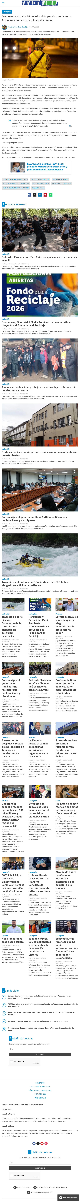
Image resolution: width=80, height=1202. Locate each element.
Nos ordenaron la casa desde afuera (13, 940)
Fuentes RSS (40, 1094)
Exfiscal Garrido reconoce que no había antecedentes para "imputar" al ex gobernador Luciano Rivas (67, 948)
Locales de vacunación (40, 179)
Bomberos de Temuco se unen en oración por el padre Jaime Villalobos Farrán (39, 810)
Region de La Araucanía (61, 184)
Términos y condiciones (40, 1090)
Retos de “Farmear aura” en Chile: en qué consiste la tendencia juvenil (40, 258)
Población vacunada (40, 184)
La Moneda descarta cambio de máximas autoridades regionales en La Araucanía (38, 748)
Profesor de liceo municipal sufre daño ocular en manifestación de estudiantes (39, 453)
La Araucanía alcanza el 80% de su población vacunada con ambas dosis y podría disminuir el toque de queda (47, 166)
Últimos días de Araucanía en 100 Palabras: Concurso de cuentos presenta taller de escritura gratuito (39, 885)
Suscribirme (40, 1054)
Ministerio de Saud (60, 179)
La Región (7, 11)
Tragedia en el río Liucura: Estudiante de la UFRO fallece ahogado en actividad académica (35, 583)
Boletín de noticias (21, 1038)
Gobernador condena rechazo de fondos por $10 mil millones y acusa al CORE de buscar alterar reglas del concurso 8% (12, 815)
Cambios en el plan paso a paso (15, 179)
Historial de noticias (40, 1087)
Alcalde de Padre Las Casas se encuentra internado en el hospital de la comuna (66, 880)
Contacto (40, 1083)
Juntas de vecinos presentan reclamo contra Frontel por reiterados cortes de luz (66, 748)
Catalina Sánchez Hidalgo (18, 27)
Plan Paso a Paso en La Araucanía (16, 184)
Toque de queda (38, 188)
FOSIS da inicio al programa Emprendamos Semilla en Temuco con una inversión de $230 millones (13, 883)
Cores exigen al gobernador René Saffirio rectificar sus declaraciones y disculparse (34, 518)
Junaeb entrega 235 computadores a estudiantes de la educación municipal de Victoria (40, 946)
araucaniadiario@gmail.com (42, 1192)
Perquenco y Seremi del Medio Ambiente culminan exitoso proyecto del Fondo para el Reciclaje (36, 323)
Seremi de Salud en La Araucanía (16, 188)
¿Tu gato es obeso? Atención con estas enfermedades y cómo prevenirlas (67, 808)
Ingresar (41, 1098)
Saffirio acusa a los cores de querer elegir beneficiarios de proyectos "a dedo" (67, 625)
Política (59, 614)
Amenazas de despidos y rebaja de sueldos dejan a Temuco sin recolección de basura (39, 388)
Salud (58, 801)
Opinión (5, 935)
